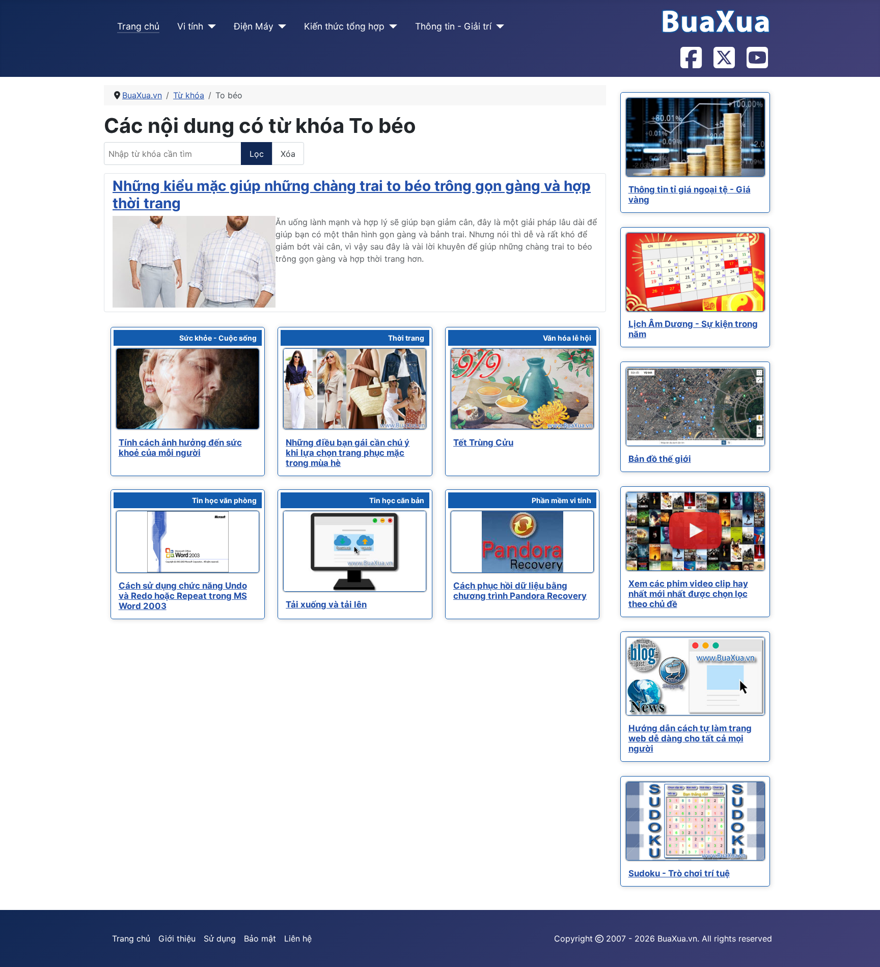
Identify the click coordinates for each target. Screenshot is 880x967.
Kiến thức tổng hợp (344, 26)
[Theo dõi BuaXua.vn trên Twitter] (723, 58)
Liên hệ (298, 938)
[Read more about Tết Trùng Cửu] (522, 389)
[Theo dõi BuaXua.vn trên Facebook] (690, 58)
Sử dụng (220, 938)
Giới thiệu (177, 938)
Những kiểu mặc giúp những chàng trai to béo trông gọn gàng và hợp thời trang (352, 194)
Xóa (288, 154)
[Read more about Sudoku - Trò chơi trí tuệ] (695, 821)
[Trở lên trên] (862, 948)
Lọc (257, 154)
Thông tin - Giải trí (453, 26)
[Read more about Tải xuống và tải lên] (355, 551)
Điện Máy (253, 26)
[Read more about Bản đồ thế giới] (695, 407)
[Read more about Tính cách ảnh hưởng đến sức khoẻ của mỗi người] (188, 389)
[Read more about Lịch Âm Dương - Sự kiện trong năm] (695, 272)
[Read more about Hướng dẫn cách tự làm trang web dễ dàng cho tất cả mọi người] (695, 676)
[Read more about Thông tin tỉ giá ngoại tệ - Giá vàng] (695, 137)
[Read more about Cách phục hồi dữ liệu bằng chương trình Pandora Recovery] (522, 541)
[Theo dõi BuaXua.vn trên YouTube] (757, 58)
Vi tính (190, 26)
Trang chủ (138, 26)
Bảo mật (260, 938)
